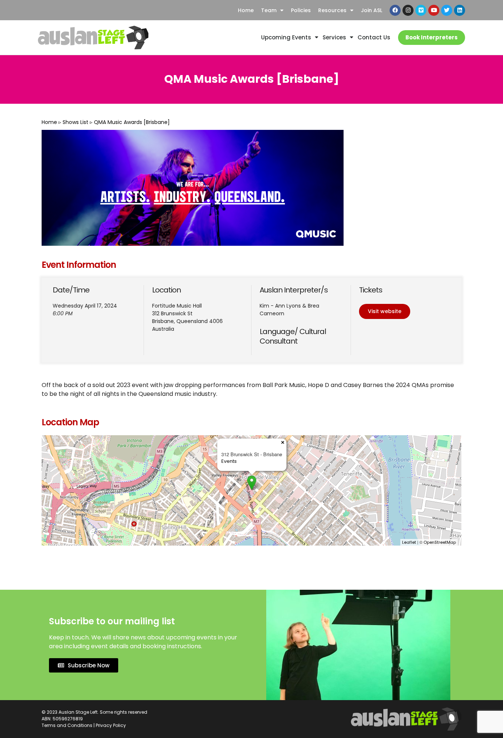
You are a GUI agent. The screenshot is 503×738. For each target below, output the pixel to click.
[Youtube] (433, 10)
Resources (332, 10)
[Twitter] (446, 10)
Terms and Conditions (67, 725)
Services (334, 37)
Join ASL (371, 10)
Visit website (384, 311)
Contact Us (374, 37)
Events (229, 461)
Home (246, 10)
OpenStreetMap (439, 542)
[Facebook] (395, 10)
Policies (301, 10)
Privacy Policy (111, 725)
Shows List (75, 122)
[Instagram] (408, 10)
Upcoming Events (286, 37)
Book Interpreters (431, 37)
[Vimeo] (420, 10)
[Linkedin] (459, 10)
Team (269, 10)
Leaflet (409, 542)
